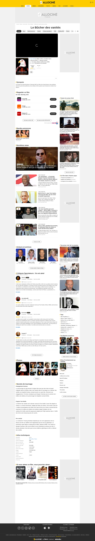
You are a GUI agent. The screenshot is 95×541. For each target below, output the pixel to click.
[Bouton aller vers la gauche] (75, 31)
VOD (59, 6)
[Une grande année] (42, 472)
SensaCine (72, 527)
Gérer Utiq (82, 534)
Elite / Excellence (65, 316)
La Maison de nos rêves (64, 375)
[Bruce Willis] (42, 255)
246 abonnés (24, 299)
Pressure (61, 380)
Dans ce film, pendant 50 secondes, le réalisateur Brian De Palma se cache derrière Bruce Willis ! (48, 227)
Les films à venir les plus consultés (69, 396)
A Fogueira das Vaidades (67, 177)
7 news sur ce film (37, 241)
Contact (7, 534)
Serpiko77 (24, 333)
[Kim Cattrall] (53, 255)
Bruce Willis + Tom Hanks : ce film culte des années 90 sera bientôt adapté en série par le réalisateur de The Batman (36, 166)
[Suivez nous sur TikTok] (30, 528)
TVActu (48, 6)
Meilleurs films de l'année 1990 (34, 482)
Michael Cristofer (43, 60)
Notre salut (62, 373)
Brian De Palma (34, 60)
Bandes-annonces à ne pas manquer (69, 356)
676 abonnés (24, 314)
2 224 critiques (30, 299)
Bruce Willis (47, 61)
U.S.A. (30, 437)
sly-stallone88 (25, 298)
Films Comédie (30, 24)
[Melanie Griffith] (31, 255)
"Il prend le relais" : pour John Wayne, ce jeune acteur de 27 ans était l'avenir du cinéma (69, 310)
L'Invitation (69, 363)
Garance (61, 382)
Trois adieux (62, 389)
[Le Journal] (31, 472)
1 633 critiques (29, 335)
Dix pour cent (62, 385)
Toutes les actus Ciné (69, 172)
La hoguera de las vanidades (68, 181)
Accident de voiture (66, 323)
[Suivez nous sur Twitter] (22, 528)
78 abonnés (24, 335)
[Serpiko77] (18, 334)
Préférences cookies (44, 534)
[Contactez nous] (33, 528)
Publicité (24, 534)
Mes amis (38, 65)
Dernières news (22, 145)
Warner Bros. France (33, 438)
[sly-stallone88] (18, 299)
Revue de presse (61, 534)
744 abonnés (24, 279)
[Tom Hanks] (20, 255)
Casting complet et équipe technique (37, 268)
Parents (64, 332)
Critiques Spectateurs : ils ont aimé (30, 273)
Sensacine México (67, 530)
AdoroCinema (72, 528)
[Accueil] (47, 2)
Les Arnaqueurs (53, 479)
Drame (50, 58)
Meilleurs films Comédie (46, 482)
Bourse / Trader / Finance (67, 318)
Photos (19, 360)
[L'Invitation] (63, 367)
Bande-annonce (70, 367)
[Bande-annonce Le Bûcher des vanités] (22, 66)
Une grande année (42, 479)
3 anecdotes (31, 448)
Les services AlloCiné (76, 534)
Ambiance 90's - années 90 (67, 327)
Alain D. (23, 277)
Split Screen (64, 321)
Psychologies (65, 330)
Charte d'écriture (68, 534)
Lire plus (18, 292)
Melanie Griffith (40, 61)
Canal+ (72, 6)
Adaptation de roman (66, 328)
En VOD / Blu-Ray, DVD (22, 94)
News (22, 6)
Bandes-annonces (23, 128)
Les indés (65, 6)
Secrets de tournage (24, 384)
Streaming (41, 6)
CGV (30, 534)
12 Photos (37, 378)
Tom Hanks (34, 61)
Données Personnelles (53, 534)
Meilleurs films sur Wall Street (68, 320)
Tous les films (25, 24)
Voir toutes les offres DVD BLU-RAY (43, 120)
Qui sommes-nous (13, 534)
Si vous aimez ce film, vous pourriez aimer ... (34, 465)
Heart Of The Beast (63, 378)
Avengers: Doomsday (64, 387)
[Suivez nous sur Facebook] (19, 528)
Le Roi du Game (63, 392)
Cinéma (28, 6)
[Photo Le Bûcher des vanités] (22, 368)
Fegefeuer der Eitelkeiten (68, 179)
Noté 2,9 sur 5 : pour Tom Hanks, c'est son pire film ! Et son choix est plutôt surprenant (47, 195)
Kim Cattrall (53, 262)
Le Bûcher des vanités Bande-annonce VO (22, 139)
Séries (34, 6)
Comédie (46, 58)
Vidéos (54, 6)
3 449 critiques (30, 279)
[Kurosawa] (18, 313)
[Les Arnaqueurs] (53, 472)
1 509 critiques (30, 314)
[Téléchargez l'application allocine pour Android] (49, 527)
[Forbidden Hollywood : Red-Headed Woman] (20, 472)
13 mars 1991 (32, 58)
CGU (28, 534)
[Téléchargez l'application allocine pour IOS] (45, 527)
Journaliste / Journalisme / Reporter (69, 325)
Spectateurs (32, 65)
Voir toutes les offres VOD (28, 120)
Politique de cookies (36, 534)
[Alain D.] (18, 278)
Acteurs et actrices (23, 247)
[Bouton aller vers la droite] (78, 31)
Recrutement (19, 534)
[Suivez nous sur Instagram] (26, 528)
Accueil (17, 24)
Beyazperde (62, 528)
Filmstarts (62, 527)
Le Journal (31, 479)
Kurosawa (24, 312)
